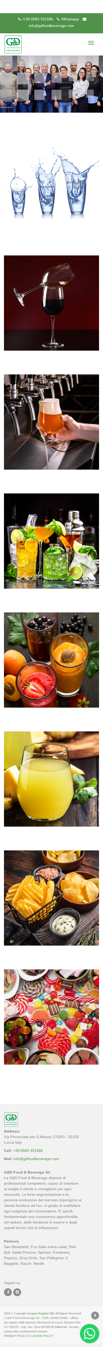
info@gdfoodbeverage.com (36, 1159)
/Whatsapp (70, 19)
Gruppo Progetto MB (40, 1313)
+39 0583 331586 (27, 1150)
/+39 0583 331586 (37, 19)
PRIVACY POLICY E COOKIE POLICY (29, 1335)
